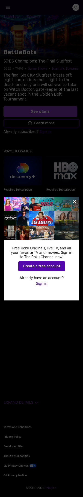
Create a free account (41, 266)
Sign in (41, 284)
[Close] (74, 201)
